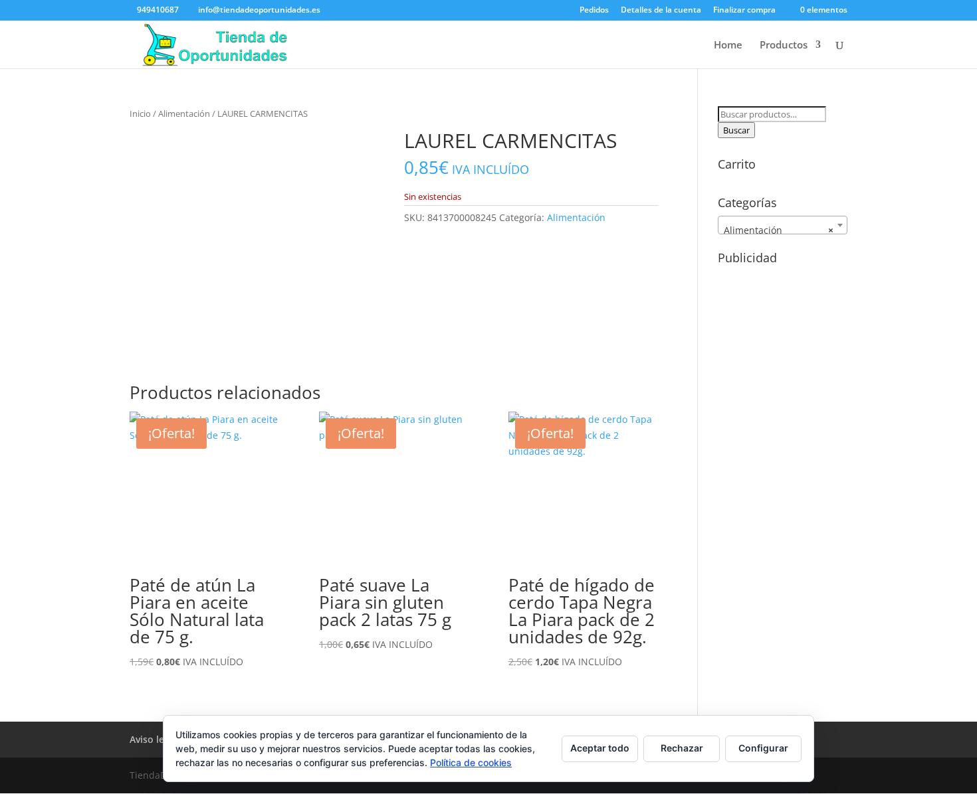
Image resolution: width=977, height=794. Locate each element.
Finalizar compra (744, 10)
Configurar (763, 748)
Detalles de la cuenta (661, 10)
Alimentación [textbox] (778, 230)
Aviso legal (153, 739)
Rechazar (682, 748)
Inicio (140, 113)
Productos (784, 45)
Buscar (736, 130)
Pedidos (594, 10)
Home (728, 45)
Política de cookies (471, 762)
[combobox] (782, 225)
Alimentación (184, 113)
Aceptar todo (599, 748)
